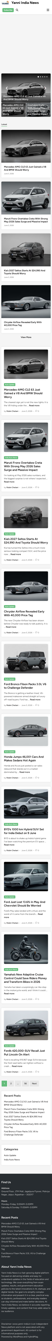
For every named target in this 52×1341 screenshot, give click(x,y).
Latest (4, 124)
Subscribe (8, 10)
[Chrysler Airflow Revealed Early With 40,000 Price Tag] (26, 301)
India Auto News (11, 458)
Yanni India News (25, 3)
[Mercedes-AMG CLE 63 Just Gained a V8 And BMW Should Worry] (26, 88)
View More (26, 337)
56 (25, 1083)
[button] (38, 76)
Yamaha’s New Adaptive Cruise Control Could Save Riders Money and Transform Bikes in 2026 (25, 978)
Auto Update (9, 385)
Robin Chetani (12, 411)
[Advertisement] (26, 41)
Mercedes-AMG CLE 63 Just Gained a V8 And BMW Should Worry (23, 393)
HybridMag (32, 1336)
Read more (34, 405)
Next (34, 1083)
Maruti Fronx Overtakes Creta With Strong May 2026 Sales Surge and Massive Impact (23, 466)
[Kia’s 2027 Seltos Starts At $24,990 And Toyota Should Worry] (26, 249)
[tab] (4, 124)
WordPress (18, 1336)
